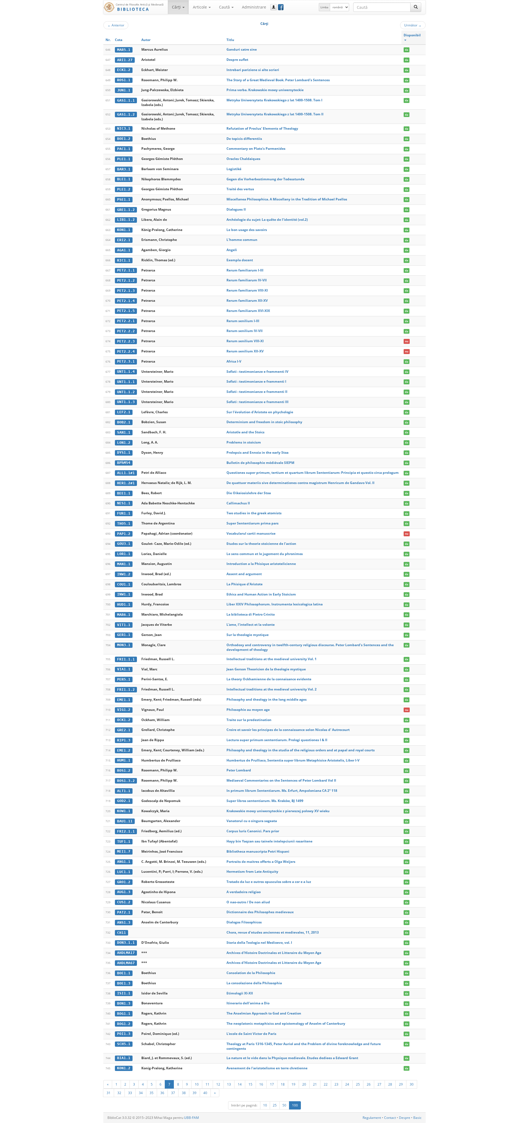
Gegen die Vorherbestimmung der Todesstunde (265, 179)
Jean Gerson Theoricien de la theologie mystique (266, 669)
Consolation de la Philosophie (250, 972)
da (406, 49)
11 (207, 1084)
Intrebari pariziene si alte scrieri (252, 69)
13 (229, 1084)
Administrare (254, 7)
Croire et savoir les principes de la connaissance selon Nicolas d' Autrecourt (288, 729)
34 (141, 1093)
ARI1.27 (125, 60)
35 (151, 1093)
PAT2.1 (123, 912)
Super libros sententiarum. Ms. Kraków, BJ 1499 (264, 800)
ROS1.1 (123, 80)
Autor (145, 39)
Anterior (115, 25)
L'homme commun (241, 239)
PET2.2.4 (126, 351)
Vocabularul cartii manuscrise (251, 533)
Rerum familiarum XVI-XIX (248, 310)
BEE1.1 (123, 493)
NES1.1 (123, 503)
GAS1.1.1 (126, 100)
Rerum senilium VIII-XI (245, 341)
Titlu (230, 39)
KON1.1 (123, 230)
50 (284, 1105)
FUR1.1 (123, 513)
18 (283, 1084)
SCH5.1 (123, 1044)
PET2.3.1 (126, 361)
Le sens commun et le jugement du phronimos (264, 553)
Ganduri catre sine (241, 49)
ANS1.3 (123, 922)
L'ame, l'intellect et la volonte (250, 624)
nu (406, 341)
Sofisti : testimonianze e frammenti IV (257, 371)
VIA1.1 (123, 669)
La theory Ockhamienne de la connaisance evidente (268, 679)
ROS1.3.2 (126, 781)
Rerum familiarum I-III (244, 270)
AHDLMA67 (126, 963)
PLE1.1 (123, 159)
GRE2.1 (123, 730)
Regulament (372, 1117)
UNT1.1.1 (126, 382)
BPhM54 (123, 463)
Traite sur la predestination (248, 719)
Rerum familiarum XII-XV (247, 300)
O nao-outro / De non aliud (248, 902)
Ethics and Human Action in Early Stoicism (261, 594)
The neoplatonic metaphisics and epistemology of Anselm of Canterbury (285, 1023)
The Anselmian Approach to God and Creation (263, 1013)
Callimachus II (238, 503)
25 (358, 1084)
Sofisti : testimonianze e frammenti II (256, 391)
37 (173, 1093)
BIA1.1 (123, 1058)
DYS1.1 (123, 452)
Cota (118, 39)
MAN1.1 (123, 564)
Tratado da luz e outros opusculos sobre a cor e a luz (268, 881)
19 (293, 1084)
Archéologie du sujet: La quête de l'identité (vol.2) (267, 219)
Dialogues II (236, 209)
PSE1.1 (123, 199)
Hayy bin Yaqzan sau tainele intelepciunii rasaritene (269, 841)
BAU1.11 (125, 821)
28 (390, 1084)
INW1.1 (123, 594)
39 (194, 1093)
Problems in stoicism (243, 442)
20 (304, 1084)
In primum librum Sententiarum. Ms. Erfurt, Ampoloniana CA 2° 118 (281, 790)
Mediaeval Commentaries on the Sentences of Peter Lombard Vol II (281, 780)
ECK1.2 (123, 70)
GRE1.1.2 (126, 210)
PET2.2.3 (126, 341)
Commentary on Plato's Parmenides (255, 148)
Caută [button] (225, 7)
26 (369, 1084)
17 (272, 1084)
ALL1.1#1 (126, 473)
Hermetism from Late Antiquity (252, 871)
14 (240, 1084)
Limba (324, 7)
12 (218, 1084)
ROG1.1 (123, 1013)
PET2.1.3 (126, 291)
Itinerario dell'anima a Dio (247, 1003)
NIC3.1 (123, 128)
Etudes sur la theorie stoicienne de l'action (261, 543)
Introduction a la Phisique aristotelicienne (261, 563)
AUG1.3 (123, 892)
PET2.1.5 (126, 311)
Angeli (231, 250)
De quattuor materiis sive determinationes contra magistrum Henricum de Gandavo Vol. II (300, 482)
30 (412, 1084)
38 (184, 1093)
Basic (417, 1117)
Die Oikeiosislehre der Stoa (248, 493)
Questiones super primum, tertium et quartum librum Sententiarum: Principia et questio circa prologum (312, 472)
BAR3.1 (123, 169)
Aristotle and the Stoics (245, 432)
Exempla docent (239, 260)
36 (162, 1093)
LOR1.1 (123, 554)
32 (119, 1093)
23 (336, 1084)
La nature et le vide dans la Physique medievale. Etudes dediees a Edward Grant (292, 1058)
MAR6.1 (123, 615)
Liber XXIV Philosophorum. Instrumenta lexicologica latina (274, 604)
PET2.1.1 (126, 270)
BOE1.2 (123, 139)
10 (197, 1084)
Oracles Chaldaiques (243, 158)
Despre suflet (237, 59)
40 (205, 1093)
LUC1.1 (123, 872)
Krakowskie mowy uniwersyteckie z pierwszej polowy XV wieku (278, 811)
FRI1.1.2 (126, 689)
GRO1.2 (123, 882)
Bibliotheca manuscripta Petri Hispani (257, 851)
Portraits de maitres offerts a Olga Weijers (260, 861)
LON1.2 (123, 443)
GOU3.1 (123, 544)
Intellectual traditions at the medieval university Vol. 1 (271, 659)
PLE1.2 (123, 189)
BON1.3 (123, 1003)
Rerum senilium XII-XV (245, 351)
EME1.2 (123, 750)
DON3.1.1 (126, 942)
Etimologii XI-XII (239, 993)
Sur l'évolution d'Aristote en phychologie (259, 412)
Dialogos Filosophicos (244, 922)
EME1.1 (123, 700)
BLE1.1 (123, 179)
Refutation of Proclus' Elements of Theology (262, 128)
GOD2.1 (123, 801)
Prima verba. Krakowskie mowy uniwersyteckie (265, 90)
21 (315, 1084)
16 (261, 1084)
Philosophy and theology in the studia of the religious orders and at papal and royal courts (300, 750)
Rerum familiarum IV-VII (246, 280)
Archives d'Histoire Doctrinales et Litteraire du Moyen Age (273, 952)
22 (326, 1084)
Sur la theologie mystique (247, 634)
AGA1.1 (123, 250)
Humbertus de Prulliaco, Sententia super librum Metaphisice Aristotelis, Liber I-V (293, 760)
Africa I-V (233, 361)
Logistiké (233, 169)
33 (130, 1093)
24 (347, 1084)
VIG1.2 (123, 710)
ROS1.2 (123, 770)
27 (379, 1084)
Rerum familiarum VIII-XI (247, 290)
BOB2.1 (123, 422)
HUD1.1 (123, 604)
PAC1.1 (123, 149)
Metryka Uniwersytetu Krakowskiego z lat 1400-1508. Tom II (274, 114)
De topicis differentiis (244, 138)
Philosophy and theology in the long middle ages (266, 699)
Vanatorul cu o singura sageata (251, 821)
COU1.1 (123, 584)
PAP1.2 (123, 534)
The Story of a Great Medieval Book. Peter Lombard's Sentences (278, 80)
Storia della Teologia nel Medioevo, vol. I (259, 942)
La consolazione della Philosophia (254, 983)
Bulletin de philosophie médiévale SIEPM (260, 462)
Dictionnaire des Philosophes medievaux (260, 912)
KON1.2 (123, 1068)
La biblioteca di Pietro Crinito (250, 614)
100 (295, 1105)
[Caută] (415, 7)
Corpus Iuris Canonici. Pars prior (252, 831)
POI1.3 (123, 1034)
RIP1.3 (123, 740)
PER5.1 (123, 679)
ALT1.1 (123, 791)
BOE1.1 (123, 973)
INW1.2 (123, 574)
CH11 (121, 933)
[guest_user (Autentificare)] (273, 7)
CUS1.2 (123, 902)
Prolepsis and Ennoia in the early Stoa (257, 452)
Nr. (108, 39)
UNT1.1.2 (126, 392)
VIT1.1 (123, 625)
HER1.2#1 (126, 483)
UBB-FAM (191, 1117)
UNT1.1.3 (126, 402)
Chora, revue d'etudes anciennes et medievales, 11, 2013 (272, 932)
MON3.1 (123, 645)
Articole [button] (200, 7)
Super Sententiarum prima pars (252, 523)
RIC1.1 (123, 260)
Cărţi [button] (177, 7)
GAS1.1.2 (126, 114)
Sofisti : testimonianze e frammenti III (257, 401)
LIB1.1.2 (126, 219)
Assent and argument (244, 574)
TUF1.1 (123, 841)
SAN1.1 (123, 432)
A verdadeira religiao (243, 892)
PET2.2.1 (126, 321)
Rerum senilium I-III (242, 321)
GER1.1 (123, 635)
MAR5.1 (123, 50)
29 (401, 1084)
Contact (390, 1117)
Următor (413, 25)
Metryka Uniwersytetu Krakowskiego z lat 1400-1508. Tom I (274, 100)
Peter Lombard (238, 770)
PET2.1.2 (126, 280)
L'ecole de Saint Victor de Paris (251, 1033)
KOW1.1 (123, 811)
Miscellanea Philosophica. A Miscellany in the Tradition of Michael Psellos (286, 199)
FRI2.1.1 (126, 831)
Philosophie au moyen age (248, 709)
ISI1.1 (123, 993)
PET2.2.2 (126, 331)
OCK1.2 (123, 720)
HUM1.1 (123, 760)
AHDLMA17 (126, 953)
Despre (404, 1117)
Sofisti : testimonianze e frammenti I (256, 381)
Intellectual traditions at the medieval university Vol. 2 (271, 689)
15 (250, 1084)
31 (108, 1093)
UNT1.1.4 (126, 371)
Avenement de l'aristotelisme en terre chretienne (266, 1068)
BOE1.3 (123, 983)
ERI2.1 (123, 240)
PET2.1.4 (126, 301)
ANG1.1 (123, 862)
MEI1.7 (123, 851)
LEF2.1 (123, 412)
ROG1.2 (123, 1024)
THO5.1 (123, 523)
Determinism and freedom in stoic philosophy (264, 422)
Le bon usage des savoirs (246, 229)
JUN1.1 (123, 90)
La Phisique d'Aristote (244, 584)
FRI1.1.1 (126, 659)
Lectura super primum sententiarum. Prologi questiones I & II (276, 740)
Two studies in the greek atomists (254, 513)
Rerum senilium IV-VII (244, 330)
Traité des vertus (240, 189)
